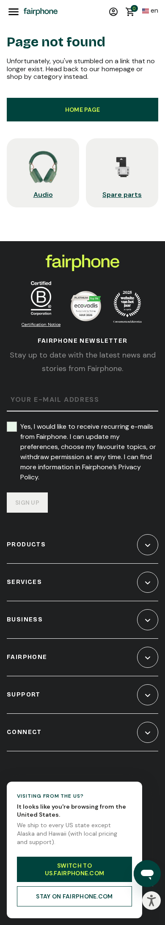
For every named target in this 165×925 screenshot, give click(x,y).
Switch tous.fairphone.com (74, 869)
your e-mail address (55, 400)
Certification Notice (41, 324)
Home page (82, 109)
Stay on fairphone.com (74, 896)
